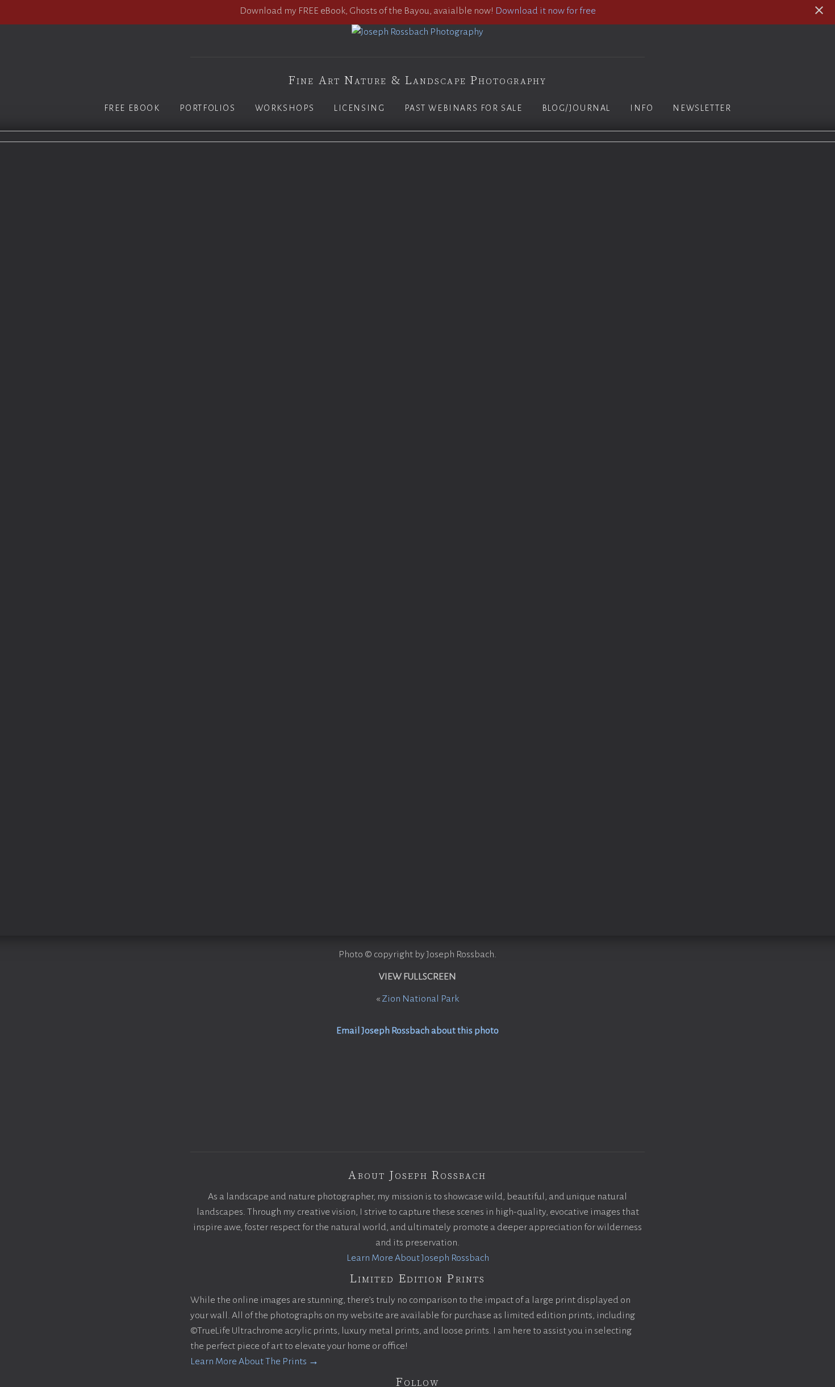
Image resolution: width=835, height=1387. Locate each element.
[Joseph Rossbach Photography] (417, 32)
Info (641, 108)
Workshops (285, 108)
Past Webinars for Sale (463, 108)
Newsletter (702, 108)
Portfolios (207, 108)
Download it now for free (545, 11)
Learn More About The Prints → (254, 1361)
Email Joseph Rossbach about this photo (417, 1030)
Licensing (359, 108)
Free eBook (132, 108)
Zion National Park (420, 999)
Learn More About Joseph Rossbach (417, 1258)
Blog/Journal (576, 108)
